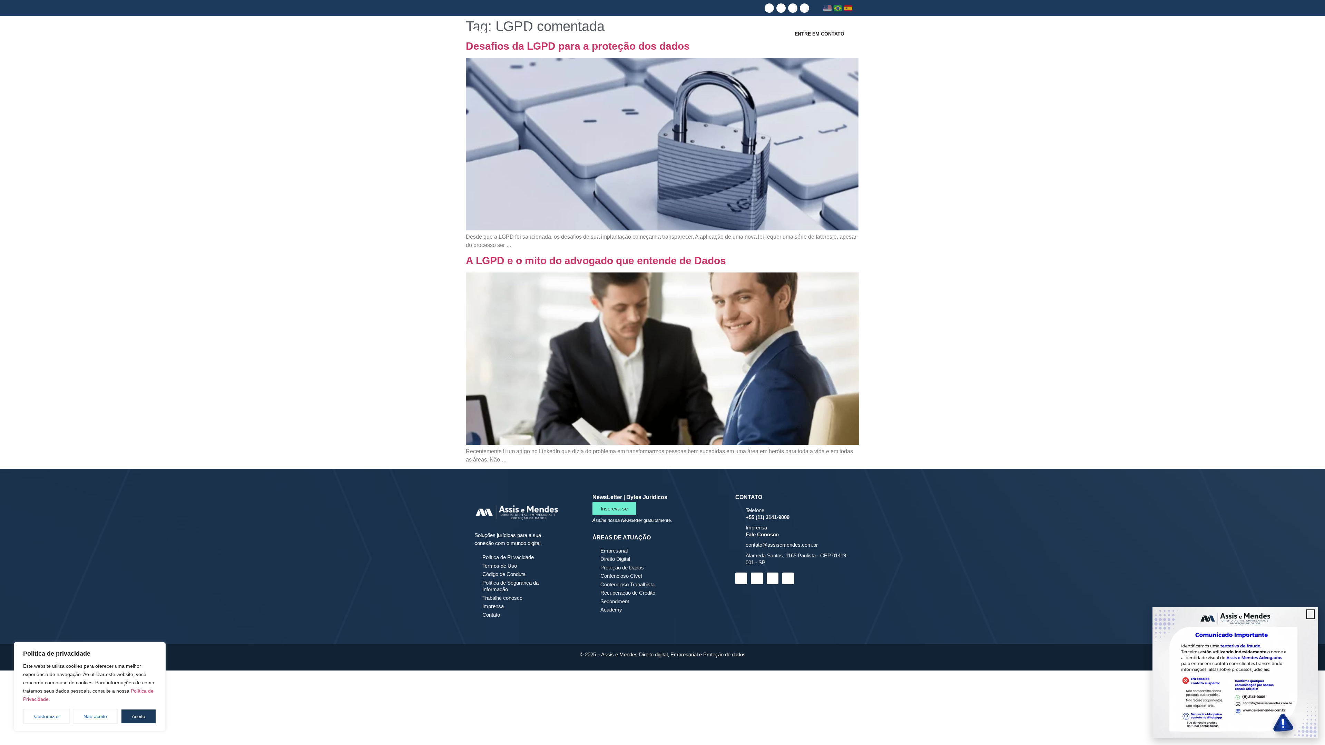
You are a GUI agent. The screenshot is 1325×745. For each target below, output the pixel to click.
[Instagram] (781, 8)
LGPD (652, 34)
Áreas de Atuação (702, 34)
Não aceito (95, 716)
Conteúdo (756, 34)
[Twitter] (804, 8)
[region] (90, 686)
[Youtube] (792, 8)
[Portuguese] (838, 8)
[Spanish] (848, 8)
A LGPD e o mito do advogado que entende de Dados (596, 260)
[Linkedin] (769, 8)
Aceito (138, 716)
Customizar (46, 716)
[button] (1310, 614)
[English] (827, 8)
